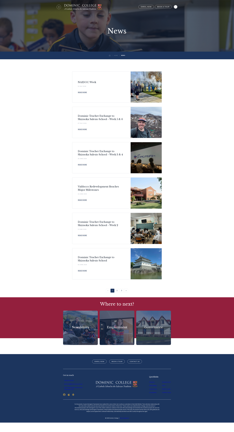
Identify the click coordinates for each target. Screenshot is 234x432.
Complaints (152, 392)
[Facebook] (64, 394)
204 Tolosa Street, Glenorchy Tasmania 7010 (73, 388)
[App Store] (69, 394)
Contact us (135, 361)
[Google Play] (73, 394)
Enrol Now (146, 7)
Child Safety (153, 385)
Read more (82, 92)
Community (153, 389)
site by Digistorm (124, 418)
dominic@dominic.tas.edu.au (73, 384)
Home (116, 55)
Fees (163, 385)
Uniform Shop (166, 392)
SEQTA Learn (166, 389)
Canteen (152, 382)
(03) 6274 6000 (69, 380)
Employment (166, 382)
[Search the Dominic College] (175, 7)
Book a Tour (163, 7)
